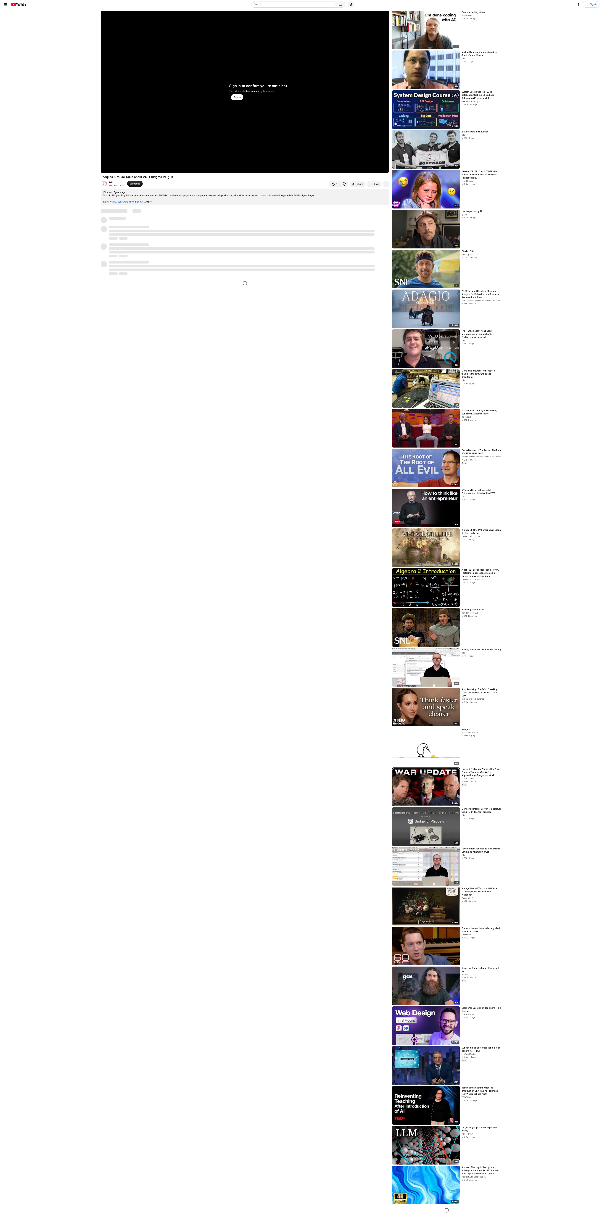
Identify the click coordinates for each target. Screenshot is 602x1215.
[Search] (340, 4)
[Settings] (578, 4)
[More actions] (386, 184)
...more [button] (148, 201)
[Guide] (6, 4)
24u (111, 182)
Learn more (269, 91)
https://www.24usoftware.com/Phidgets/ (123, 201)
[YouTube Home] (18, 4)
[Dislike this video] (344, 184)
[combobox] (294, 4)
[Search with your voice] (351, 4)
